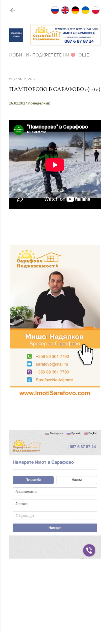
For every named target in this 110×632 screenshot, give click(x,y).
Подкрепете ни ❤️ (53, 55)
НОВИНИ (19, 55)
